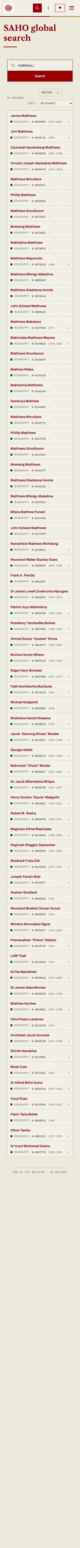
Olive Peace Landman (27, 1019)
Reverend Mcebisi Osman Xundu (35, 908)
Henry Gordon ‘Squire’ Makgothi (35, 797)
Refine (50, 92)
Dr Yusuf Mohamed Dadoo (30, 1146)
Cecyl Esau (19, 1098)
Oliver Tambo (20, 1130)
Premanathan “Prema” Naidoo (33, 940)
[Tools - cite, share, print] (48, 8)
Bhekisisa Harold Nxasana (30, 718)
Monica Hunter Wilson (27, 654)
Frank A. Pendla (22, 575)
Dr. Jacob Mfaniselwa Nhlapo (32, 781)
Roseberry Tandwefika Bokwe (32, 623)
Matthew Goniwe (23, 1003)
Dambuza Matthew (24, 401)
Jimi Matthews (21, 131)
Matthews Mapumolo (26, 258)
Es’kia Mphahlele (23, 972)
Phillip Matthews (23, 195)
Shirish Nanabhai (23, 1051)
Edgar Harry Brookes (26, 670)
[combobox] (43, 65)
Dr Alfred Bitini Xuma (26, 1082)
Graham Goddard (23, 892)
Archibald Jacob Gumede (29, 1035)
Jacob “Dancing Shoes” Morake (34, 734)
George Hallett (21, 750)
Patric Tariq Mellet (24, 1114)
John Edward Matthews (28, 306)
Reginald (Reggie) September (32, 845)
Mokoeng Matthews (25, 226)
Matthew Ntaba (21, 369)
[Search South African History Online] (37, 8)
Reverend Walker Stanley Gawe (33, 559)
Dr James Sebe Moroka (28, 987)
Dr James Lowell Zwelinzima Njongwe (39, 591)
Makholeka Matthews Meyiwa (32, 337)
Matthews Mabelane (25, 321)
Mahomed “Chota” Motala (30, 765)
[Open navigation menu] (71, 8)
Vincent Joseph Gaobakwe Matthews (38, 163)
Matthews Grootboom (27, 211)
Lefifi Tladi (18, 956)
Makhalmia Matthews (26, 242)
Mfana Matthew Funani (27, 512)
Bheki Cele (18, 1067)
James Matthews (23, 116)
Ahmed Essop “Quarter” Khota (33, 639)
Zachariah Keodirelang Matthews (35, 147)
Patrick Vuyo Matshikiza (28, 607)
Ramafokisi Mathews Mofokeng (34, 543)
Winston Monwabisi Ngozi (30, 924)
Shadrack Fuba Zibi (25, 860)
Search (40, 76)
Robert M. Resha (23, 813)
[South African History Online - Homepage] (8, 8)
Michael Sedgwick (24, 702)
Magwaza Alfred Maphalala (30, 829)
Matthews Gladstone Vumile (31, 290)
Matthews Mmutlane (25, 179)
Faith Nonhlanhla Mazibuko (31, 686)
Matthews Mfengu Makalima (31, 274)
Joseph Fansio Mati (25, 876)
